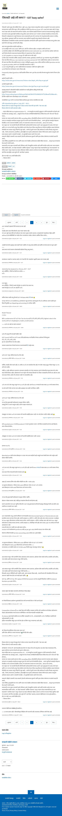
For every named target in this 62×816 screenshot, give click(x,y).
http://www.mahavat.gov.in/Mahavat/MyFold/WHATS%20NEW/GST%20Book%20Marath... (30, 94)
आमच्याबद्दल (22, 805)
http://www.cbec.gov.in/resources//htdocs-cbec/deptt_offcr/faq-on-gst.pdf (25, 80)
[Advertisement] (31, 197)
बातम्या (36, 798)
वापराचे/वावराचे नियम (7, 805)
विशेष (24, 798)
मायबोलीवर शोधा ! (6, 778)
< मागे (16, 223)
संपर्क (26, 805)
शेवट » (53, 223)
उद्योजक (13, 163)
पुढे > (47, 223)
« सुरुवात (9, 223)
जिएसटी (9, 166)
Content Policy (22, 811)
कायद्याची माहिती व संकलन (9, 171)
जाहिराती (30, 798)
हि (27, 345)
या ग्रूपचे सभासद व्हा (7, 752)
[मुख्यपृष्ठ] (5, 6)
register (16, 215)
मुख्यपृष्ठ (8, 13)
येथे (30, 297)
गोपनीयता (15, 805)
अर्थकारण (9, 163)
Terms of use (5, 811)
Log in (6, 215)
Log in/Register (6, 733)
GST (14, 166)
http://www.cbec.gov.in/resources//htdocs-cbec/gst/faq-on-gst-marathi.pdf (25, 86)
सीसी (41, 798)
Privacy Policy (14, 811)
